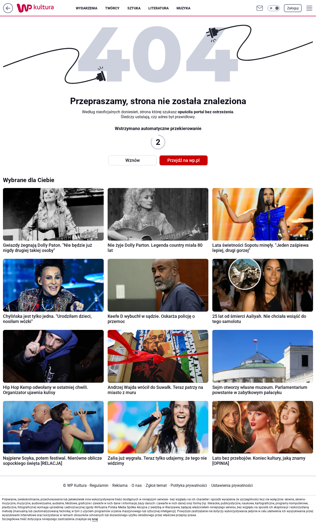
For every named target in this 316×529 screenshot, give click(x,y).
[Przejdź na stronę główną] (8, 11)
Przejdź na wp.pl (183, 160)
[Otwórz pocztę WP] (260, 8)
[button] (274, 8)
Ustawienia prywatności (231, 485)
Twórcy (112, 8)
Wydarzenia (86, 8)
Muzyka (183, 8)
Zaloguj (292, 8)
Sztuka (133, 8)
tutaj (95, 519)
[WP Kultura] (46, 8)
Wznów (132, 160)
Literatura (158, 8)
